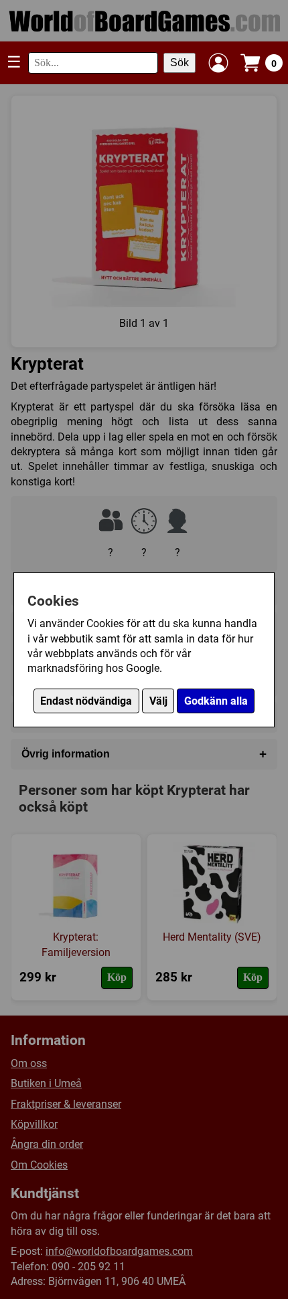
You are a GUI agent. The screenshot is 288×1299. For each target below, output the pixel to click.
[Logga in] (218, 63)
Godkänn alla (216, 701)
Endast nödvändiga (86, 701)
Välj (158, 701)
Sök (179, 62)
